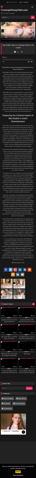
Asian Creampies (8, 398)
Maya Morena (22, 398)
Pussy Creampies (19, 403)
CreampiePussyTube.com (12, 9)
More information (18, 475)
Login (20, 2)
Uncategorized (8, 408)
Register (26, 2)
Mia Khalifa (7, 403)
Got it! (18, 471)
